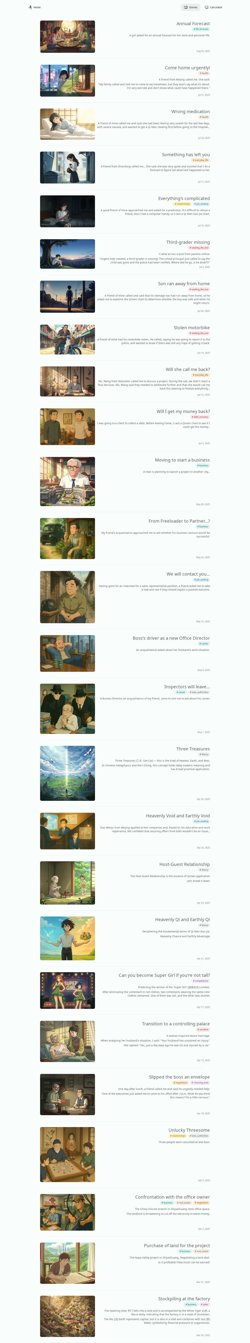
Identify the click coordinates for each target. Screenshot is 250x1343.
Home (37, 7)
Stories (193, 7)
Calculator (216, 7)
